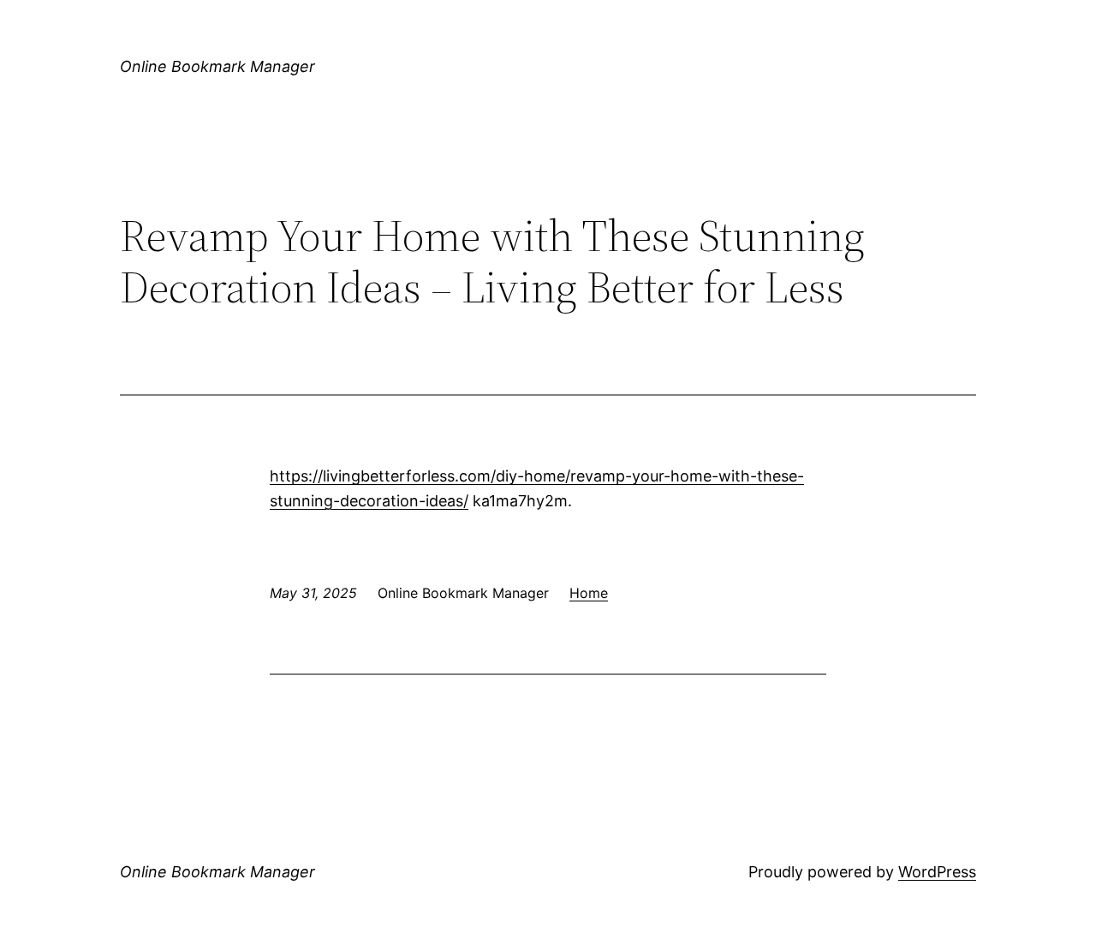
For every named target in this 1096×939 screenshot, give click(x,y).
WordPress (937, 872)
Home (588, 592)
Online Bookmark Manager (217, 66)
